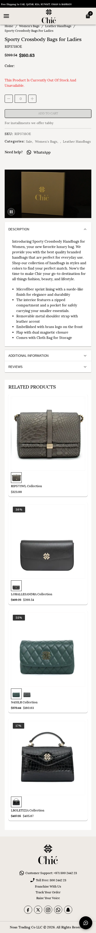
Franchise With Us (48, 886)
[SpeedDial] (85, 922)
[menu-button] (6, 16)
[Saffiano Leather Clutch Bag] (48, 542)
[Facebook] (28, 910)
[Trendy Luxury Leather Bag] (48, 758)
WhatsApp (42, 152)
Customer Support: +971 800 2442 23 (51, 873)
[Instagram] (48, 910)
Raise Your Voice (48, 898)
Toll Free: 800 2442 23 (51, 880)
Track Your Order (48, 892)
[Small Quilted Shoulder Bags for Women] (48, 650)
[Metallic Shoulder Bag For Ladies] (48, 433)
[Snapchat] (68, 910)
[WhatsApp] (58, 910)
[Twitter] (38, 910)
